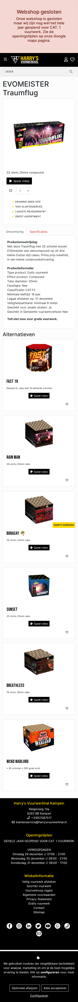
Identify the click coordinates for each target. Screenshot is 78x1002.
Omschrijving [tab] (15, 231)
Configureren (39, 995)
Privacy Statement (39, 899)
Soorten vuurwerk (39, 886)
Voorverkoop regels (39, 890)
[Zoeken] (71, 71)
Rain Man (13, 457)
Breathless (15, 685)
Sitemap (39, 912)
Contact (39, 908)
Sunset (12, 609)
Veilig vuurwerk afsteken (39, 881)
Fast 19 (12, 381)
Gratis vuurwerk (39, 903)
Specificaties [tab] (38, 231)
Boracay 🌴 (16, 533)
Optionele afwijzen (24, 988)
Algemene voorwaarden (39, 895)
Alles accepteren (55, 988)
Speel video (21, 181)
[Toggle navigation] (5, 59)
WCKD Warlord (17, 761)
